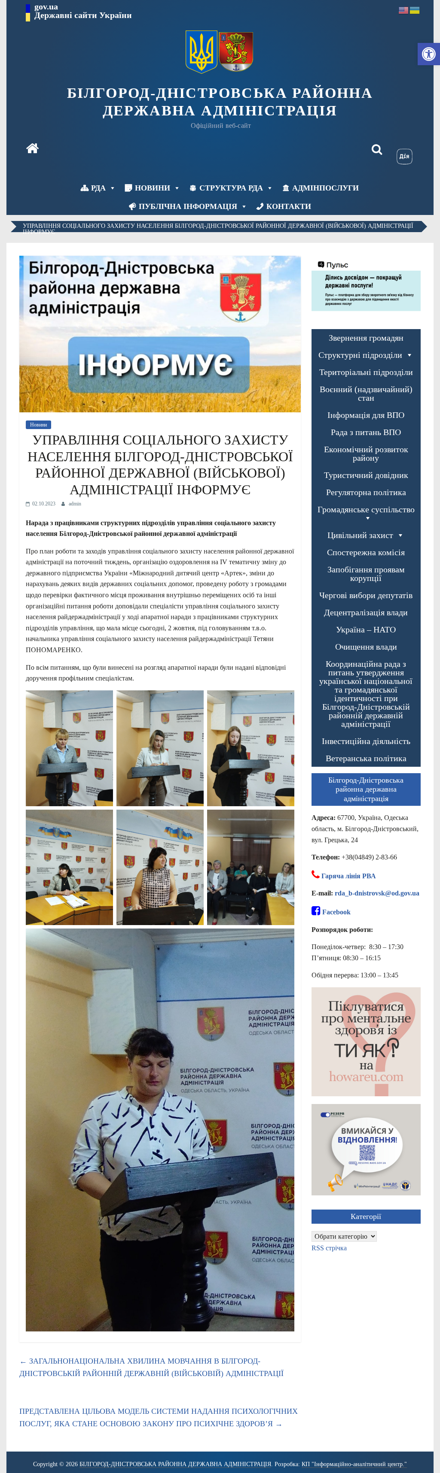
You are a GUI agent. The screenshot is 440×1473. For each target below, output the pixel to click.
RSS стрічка (329, 1248)
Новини (152, 188)
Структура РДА (231, 188)
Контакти (288, 206)
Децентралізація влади (366, 612)
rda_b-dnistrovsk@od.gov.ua (377, 893)
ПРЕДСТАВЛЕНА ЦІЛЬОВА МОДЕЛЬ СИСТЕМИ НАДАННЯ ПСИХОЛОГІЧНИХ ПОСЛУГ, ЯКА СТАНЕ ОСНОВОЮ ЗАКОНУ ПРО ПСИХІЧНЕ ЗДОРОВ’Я (158, 1417)
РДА (98, 188)
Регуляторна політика (366, 492)
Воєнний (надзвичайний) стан (366, 393)
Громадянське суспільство (366, 509)
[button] (429, 54)
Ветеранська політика (366, 758)
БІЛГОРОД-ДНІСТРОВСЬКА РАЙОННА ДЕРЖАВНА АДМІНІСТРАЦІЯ (220, 101)
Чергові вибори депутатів (365, 595)
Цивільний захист (360, 535)
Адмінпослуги (325, 188)
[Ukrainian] (415, 9)
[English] (403, 9)
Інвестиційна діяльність (366, 741)
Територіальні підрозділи (366, 372)
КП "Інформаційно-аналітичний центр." (354, 1464)
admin (75, 504)
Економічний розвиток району (366, 454)
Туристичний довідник (366, 475)
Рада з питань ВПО (366, 432)
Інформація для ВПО (365, 415)
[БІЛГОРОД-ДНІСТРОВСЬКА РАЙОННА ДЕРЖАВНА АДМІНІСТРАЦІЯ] (32, 149)
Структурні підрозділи (360, 355)
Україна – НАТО (366, 629)
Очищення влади (366, 646)
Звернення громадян (366, 337)
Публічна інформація (188, 206)
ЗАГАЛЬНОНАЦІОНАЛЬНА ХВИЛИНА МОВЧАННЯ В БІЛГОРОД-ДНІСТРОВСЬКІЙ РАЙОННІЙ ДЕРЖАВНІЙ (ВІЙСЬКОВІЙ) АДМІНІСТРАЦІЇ (151, 1367)
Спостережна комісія (366, 552)
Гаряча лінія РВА (348, 876)
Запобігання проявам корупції (366, 574)
